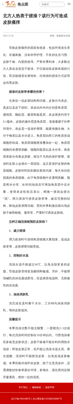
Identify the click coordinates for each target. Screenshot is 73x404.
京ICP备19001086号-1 (21, 398)
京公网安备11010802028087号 (47, 398)
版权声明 (49, 387)
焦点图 (23, 4)
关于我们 (23, 387)
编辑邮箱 (36, 387)
